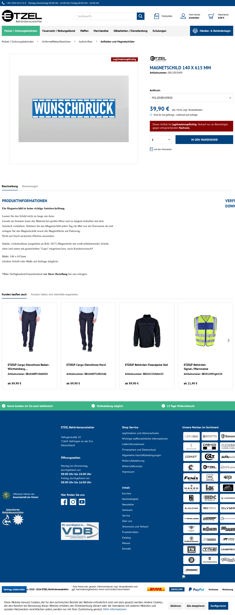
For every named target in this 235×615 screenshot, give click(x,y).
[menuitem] (110, 16)
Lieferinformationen (133, 444)
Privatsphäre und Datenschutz (139, 449)
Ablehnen (175, 605)
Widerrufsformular (132, 466)
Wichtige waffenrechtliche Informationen (145, 438)
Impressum (128, 471)
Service (126, 515)
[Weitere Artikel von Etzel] (158, 59)
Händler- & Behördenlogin (215, 31)
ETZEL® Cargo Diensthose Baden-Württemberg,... (29, 367)
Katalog (126, 537)
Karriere (126, 493)
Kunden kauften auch (14, 294)
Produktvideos (130, 532)
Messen (126, 543)
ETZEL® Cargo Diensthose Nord (86, 365)
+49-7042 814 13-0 (16, 3)
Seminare (127, 510)
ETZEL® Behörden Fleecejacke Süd (146, 365)
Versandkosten (126, 586)
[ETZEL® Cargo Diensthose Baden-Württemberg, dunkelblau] (29, 329)
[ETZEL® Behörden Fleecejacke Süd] (147, 329)
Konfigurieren (218, 605)
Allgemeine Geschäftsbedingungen (141, 455)
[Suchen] (140, 16)
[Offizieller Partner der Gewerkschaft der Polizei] (28, 500)
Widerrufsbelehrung (133, 460)
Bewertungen (30, 186)
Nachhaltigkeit (130, 499)
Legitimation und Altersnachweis (140, 433)
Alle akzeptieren (196, 605)
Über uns (127, 521)
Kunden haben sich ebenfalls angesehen (54, 294)
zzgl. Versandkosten (193, 109)
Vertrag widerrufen (14, 589)
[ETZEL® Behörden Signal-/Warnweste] (205, 329)
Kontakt (126, 548)
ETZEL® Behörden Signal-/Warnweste (196, 367)
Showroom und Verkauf (135, 526)
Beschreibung (10, 186)
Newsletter (128, 504)
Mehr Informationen (114, 609)
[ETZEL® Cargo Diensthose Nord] (88, 329)
